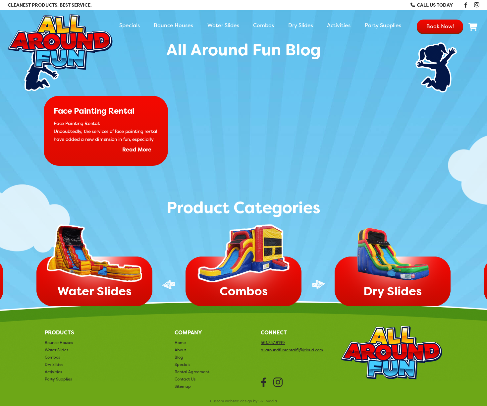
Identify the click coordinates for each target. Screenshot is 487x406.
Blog (179, 357)
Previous (168, 284)
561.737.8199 (273, 343)
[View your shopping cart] (473, 27)
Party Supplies (383, 25)
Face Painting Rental (94, 111)
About (180, 350)
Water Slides (223, 25)
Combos (263, 25)
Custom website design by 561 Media (243, 401)
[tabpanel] (243, 266)
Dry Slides (300, 25)
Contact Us (185, 379)
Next (318, 284)
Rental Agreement (192, 372)
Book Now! (440, 26)
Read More (136, 149)
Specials (129, 25)
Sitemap (183, 386)
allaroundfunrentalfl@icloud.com (292, 350)
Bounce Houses (173, 25)
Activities (339, 25)
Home (180, 342)
